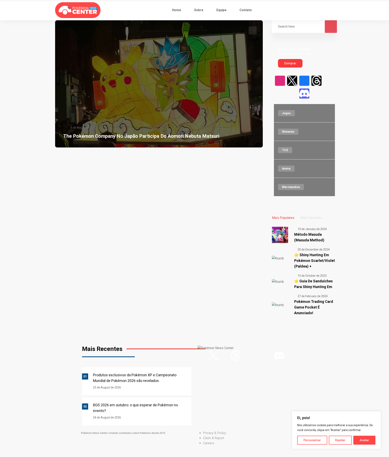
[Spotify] (292, 93)
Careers (208, 443)
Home (176, 10)
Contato (245, 10)
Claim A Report (213, 438)
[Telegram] (329, 93)
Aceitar (364, 440)
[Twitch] (280, 93)
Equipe (221, 10)
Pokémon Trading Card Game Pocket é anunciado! (313, 307)
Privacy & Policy (214, 433)
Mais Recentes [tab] (311, 218)
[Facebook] (304, 81)
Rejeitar (340, 440)
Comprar (290, 63)
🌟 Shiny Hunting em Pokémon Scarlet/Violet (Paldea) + (314, 260)
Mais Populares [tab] (283, 218)
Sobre (198, 10)
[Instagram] (280, 81)
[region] (336, 430)
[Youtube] (329, 81)
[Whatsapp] (316, 93)
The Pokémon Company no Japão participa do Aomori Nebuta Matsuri (141, 136)
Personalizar (312, 440)
